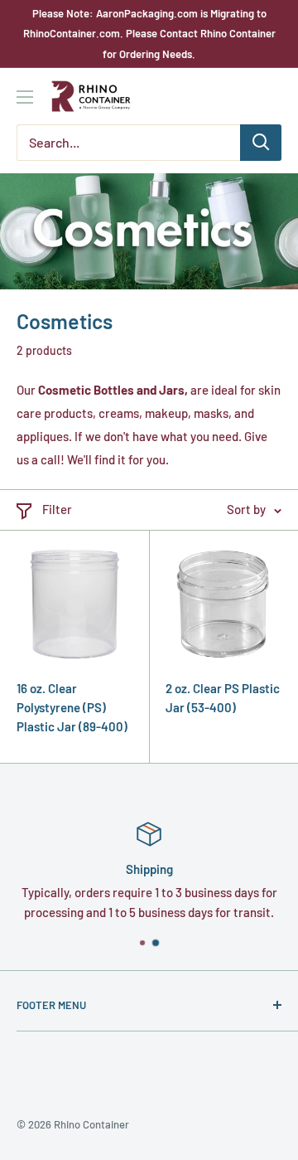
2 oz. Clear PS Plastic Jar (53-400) (223, 698)
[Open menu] (25, 97)
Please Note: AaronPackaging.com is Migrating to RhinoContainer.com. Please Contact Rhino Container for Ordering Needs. (149, 34)
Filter (57, 509)
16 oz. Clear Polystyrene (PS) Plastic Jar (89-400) (72, 708)
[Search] (260, 142)
